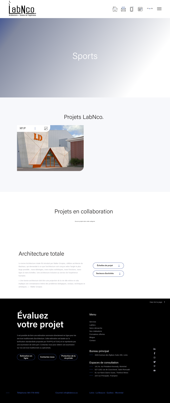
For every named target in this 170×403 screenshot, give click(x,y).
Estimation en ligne (26, 357)
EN (152, 8)
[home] (59, 8)
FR (148, 8)
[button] (159, 9)
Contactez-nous (47, 357)
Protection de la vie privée (68, 357)
